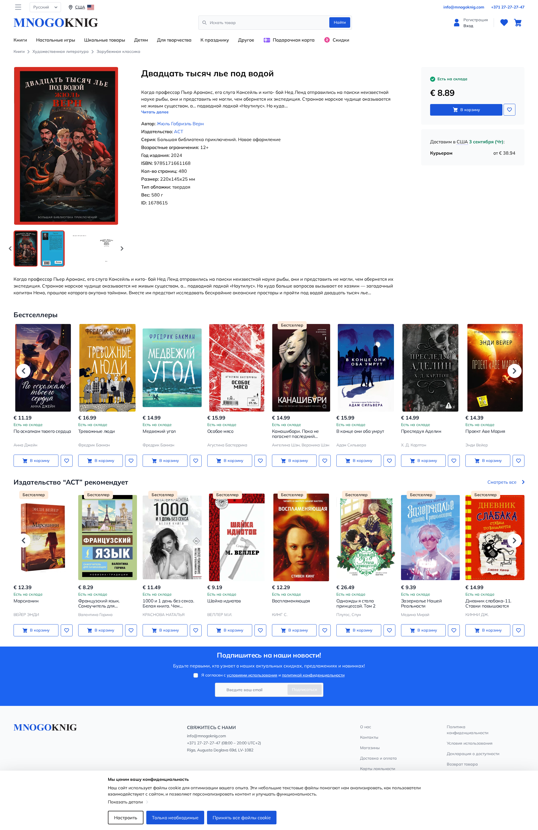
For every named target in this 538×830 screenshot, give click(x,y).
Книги (20, 40)
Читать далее (155, 111)
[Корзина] (517, 22)
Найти (340, 22)
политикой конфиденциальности (313, 675)
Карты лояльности (377, 768)
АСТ (178, 131)
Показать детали (125, 802)
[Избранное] (504, 22)
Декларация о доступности (473, 753)
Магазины (370, 747)
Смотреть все (502, 482)
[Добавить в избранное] (509, 110)
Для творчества (174, 40)
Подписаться (304, 689)
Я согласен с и (273, 675)
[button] (122, 248)
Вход (468, 25)
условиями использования (252, 675)
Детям (141, 40)
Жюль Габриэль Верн (180, 123)
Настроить (125, 817)
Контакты (369, 737)
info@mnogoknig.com (463, 7)
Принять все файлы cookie (242, 817)
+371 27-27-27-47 (507, 7)
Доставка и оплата (378, 758)
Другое (246, 40)
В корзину (470, 109)
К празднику (215, 40)
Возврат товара (462, 764)
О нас (365, 726)
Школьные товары (104, 40)
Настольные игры (55, 40)
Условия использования (470, 743)
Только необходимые (175, 817)
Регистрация (475, 19)
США (462, 141)
